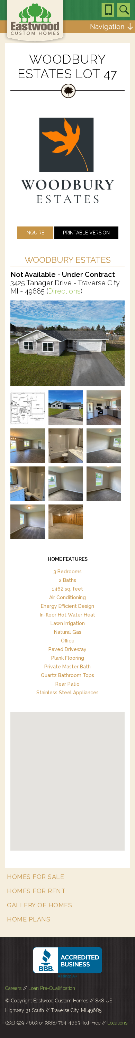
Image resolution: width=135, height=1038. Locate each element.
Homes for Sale (35, 876)
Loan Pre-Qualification (51, 988)
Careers (13, 988)
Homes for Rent (36, 891)
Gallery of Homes (39, 905)
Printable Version (86, 232)
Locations (117, 1023)
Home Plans (28, 919)
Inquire (35, 232)
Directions (64, 291)
